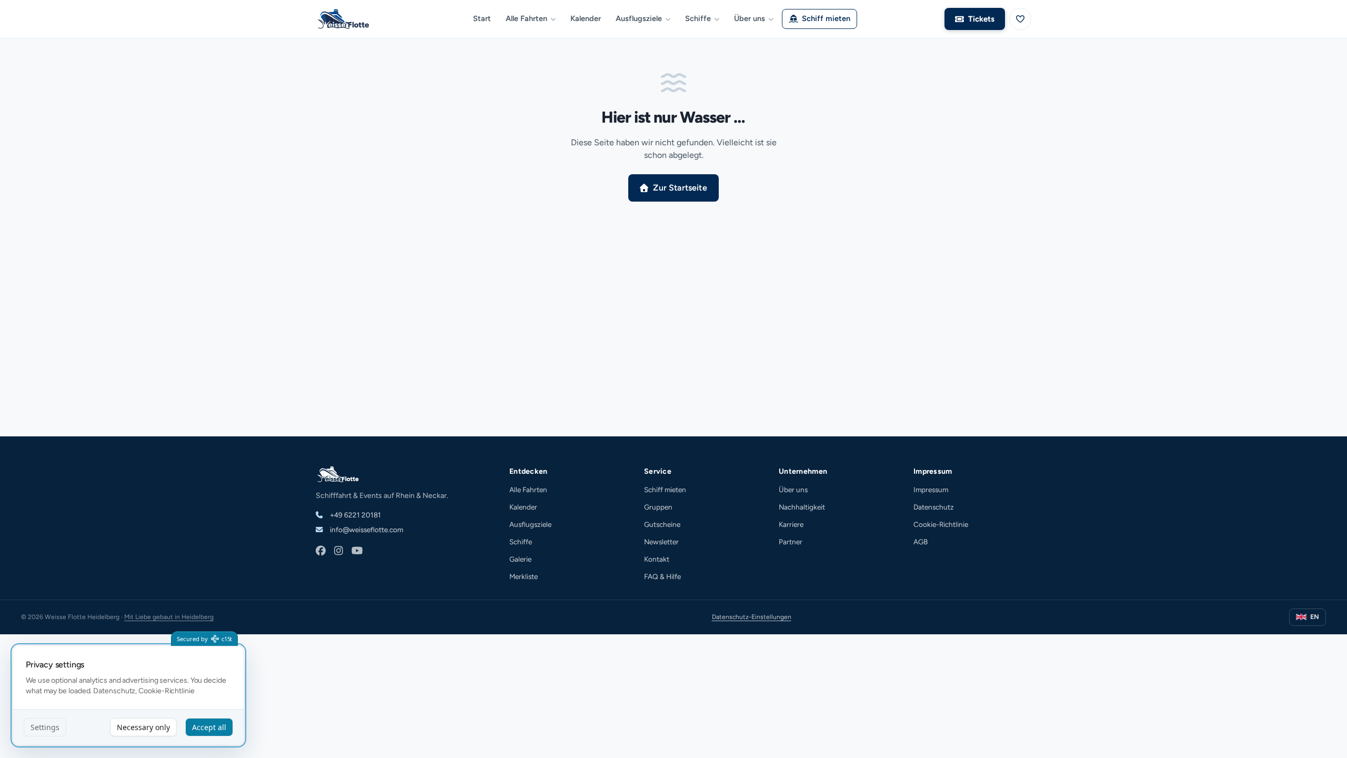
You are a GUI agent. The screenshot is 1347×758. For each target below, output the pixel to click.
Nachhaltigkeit (802, 507)
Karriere (791, 524)
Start (482, 18)
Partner (790, 541)
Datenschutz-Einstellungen (751, 617)
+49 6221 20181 (354, 515)
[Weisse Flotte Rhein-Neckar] (347, 18)
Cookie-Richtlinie (940, 524)
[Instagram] (338, 551)
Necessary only (143, 727)
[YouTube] (357, 551)
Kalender (585, 18)
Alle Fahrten (526, 18)
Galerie (520, 559)
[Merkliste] (1020, 19)
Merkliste (523, 576)
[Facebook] (321, 551)
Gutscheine (662, 524)
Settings (45, 727)
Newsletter (661, 541)
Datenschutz (933, 507)
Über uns (749, 18)
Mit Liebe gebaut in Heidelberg (169, 617)
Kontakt (656, 559)
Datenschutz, (115, 690)
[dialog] (128, 695)
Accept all (209, 727)
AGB (920, 541)
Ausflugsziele (639, 18)
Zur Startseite (680, 188)
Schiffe (698, 18)
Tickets (981, 19)
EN (1314, 617)
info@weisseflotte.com (365, 529)
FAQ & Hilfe (662, 576)
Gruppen (658, 507)
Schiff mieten (826, 18)
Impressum (930, 489)
